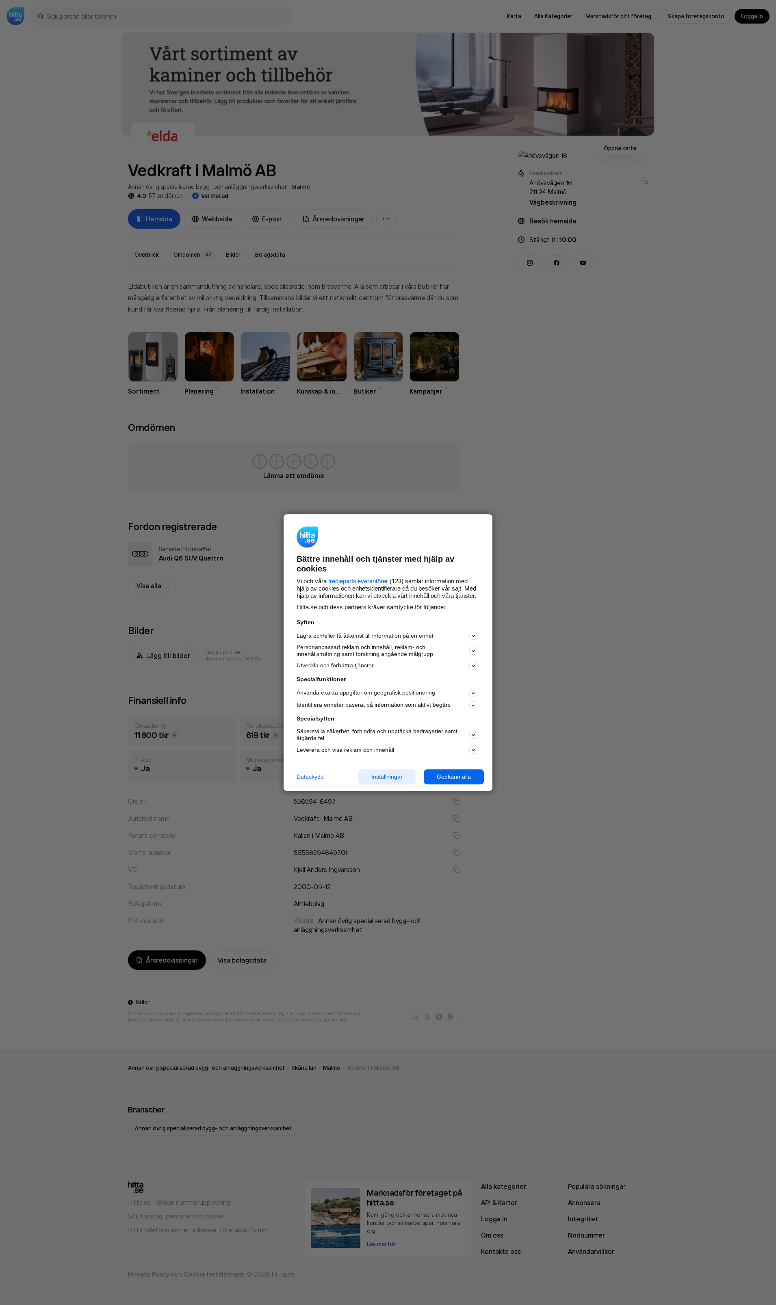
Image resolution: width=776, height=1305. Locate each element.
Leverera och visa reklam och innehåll (345, 750)
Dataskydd (310, 776)
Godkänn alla (454, 776)
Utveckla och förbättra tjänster (335, 665)
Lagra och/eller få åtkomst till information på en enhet (365, 635)
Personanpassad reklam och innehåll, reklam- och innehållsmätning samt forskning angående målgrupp (365, 651)
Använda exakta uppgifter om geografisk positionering (366, 693)
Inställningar (387, 776)
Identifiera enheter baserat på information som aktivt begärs (374, 705)
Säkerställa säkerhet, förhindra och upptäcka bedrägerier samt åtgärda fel (377, 735)
